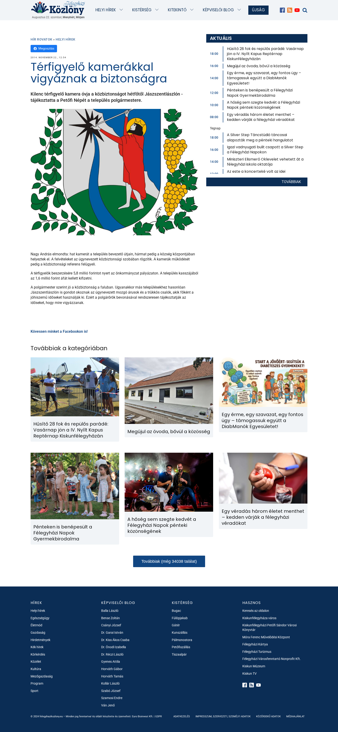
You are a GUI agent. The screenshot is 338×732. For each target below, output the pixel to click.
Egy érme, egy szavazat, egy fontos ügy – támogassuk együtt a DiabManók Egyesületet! (264, 78)
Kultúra (36, 669)
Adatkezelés (181, 716)
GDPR (158, 716)
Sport (34, 691)
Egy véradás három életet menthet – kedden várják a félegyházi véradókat (261, 117)
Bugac (176, 610)
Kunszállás (179, 632)
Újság (258, 10)
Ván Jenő (108, 705)
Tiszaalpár (179, 654)
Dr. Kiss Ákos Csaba (115, 640)
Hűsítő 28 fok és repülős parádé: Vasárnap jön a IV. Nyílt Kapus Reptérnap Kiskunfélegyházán (265, 54)
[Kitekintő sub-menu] (192, 10)
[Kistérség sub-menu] (157, 10)
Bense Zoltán (110, 618)
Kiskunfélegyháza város (259, 618)
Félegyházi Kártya (255, 644)
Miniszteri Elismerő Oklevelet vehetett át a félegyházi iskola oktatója (265, 162)
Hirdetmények (40, 640)
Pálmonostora (182, 640)
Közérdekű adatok (268, 716)
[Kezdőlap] (58, 7)
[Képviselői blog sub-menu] (240, 10)
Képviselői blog (218, 10)
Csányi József (111, 625)
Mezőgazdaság (42, 676)
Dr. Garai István (112, 632)
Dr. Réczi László (112, 654)
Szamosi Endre (111, 698)
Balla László (109, 610)
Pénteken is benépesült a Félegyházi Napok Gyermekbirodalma (260, 92)
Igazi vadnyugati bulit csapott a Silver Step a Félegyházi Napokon (265, 149)
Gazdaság (38, 632)
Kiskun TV (249, 673)
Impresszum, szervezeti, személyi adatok (223, 716)
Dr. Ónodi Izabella (113, 647)
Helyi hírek (105, 10)
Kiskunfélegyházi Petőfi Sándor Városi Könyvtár (269, 627)
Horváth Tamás (112, 676)
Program (37, 683)
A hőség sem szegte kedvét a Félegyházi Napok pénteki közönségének (263, 105)
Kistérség (142, 10)
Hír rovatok (41, 39)
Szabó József (110, 691)
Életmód (36, 625)
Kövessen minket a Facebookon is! (59, 331)
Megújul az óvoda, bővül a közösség (258, 66)
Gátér (176, 625)
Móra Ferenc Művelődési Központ (266, 637)
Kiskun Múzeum (253, 666)
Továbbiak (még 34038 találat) (169, 561)
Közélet (36, 661)
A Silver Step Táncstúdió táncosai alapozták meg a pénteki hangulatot (260, 137)
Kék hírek (37, 647)
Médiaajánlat (295, 716)
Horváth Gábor (112, 669)
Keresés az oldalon (255, 610)
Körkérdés (38, 654)
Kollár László (110, 683)
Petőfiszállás (181, 647)
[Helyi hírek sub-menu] (122, 10)
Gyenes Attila (110, 661)
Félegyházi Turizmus (256, 651)
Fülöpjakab (180, 618)
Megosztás (46, 48)
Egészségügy (40, 618)
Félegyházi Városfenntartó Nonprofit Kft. (271, 659)
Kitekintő (177, 10)
